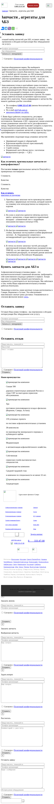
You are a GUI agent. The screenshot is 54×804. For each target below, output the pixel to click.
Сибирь (37, 564)
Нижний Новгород (20, 562)
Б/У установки (37, 516)
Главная (4, 11)
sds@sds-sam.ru (20, 110)
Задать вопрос (37, 534)
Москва (23, 559)
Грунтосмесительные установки (13, 516)
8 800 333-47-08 (24, 105)
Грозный (30, 564)
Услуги (35, 512)
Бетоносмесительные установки (13, 512)
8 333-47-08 (20, 6)
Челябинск (8, 562)
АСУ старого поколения (11, 524)
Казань (44, 559)
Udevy (34, 591)
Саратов (42, 567)
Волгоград (34, 567)
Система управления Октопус (12, 520)
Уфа (16, 567)
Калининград (9, 567)
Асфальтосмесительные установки (13, 507)
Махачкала (21, 564)
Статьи (35, 520)
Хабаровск (8, 564)
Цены (34, 529)
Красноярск (43, 562)
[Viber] (9, 28)
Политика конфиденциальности (13, 529)
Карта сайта (36, 524)
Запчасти (35, 507)
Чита (15, 564)
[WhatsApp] (13, 28)
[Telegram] (6, 28)
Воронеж (15, 559)
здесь (26, 297)
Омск (21, 567)
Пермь (26, 567)
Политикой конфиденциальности (28, 59)
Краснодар (33, 562)
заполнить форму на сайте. (17, 112)
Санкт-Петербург (34, 559)
